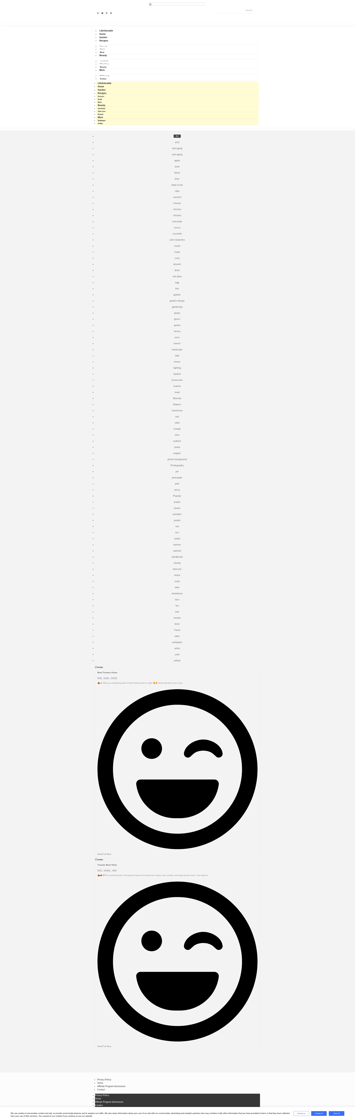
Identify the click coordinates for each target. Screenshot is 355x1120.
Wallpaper (102, 121)
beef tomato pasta (107, 672)
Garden (103, 37)
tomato (114, 678)
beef (100, 678)
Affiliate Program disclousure (111, 1086)
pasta (107, 678)
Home (102, 34)
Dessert (101, 96)
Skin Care (102, 111)
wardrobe (101, 108)
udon (114, 870)
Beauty (103, 55)
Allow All (336, 1113)
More (102, 70)
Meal (102, 52)
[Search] (216, 16)
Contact (101, 1089)
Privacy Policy (104, 1079)
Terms (100, 1083)
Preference (301, 1113)
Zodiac (103, 79)
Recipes (103, 40)
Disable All (319, 1113)
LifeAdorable (106, 31)
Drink (100, 99)
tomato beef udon (107, 865)
